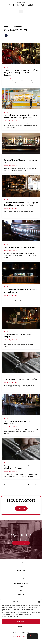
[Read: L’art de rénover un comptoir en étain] (21, 230)
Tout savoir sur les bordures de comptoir (20, 379)
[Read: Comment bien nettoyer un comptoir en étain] (21, 143)
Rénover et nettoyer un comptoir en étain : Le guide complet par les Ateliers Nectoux (21, 72)
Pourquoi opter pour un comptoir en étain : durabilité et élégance (21, 467)
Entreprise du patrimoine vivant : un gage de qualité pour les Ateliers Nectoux (21, 203)
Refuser (21, 627)
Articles (6, 67)
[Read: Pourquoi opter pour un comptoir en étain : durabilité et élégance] (21, 449)
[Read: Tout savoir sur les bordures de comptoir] (21, 362)
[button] (39, 602)
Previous (5, 485)
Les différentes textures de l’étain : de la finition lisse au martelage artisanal (20, 116)
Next (37, 485)
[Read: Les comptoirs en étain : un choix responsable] (21, 404)
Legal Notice (16, 636)
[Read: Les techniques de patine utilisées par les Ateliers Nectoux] (21, 273)
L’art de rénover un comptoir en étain (19, 247)
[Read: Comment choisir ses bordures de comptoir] (21, 317)
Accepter (21, 621)
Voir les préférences (21, 632)
